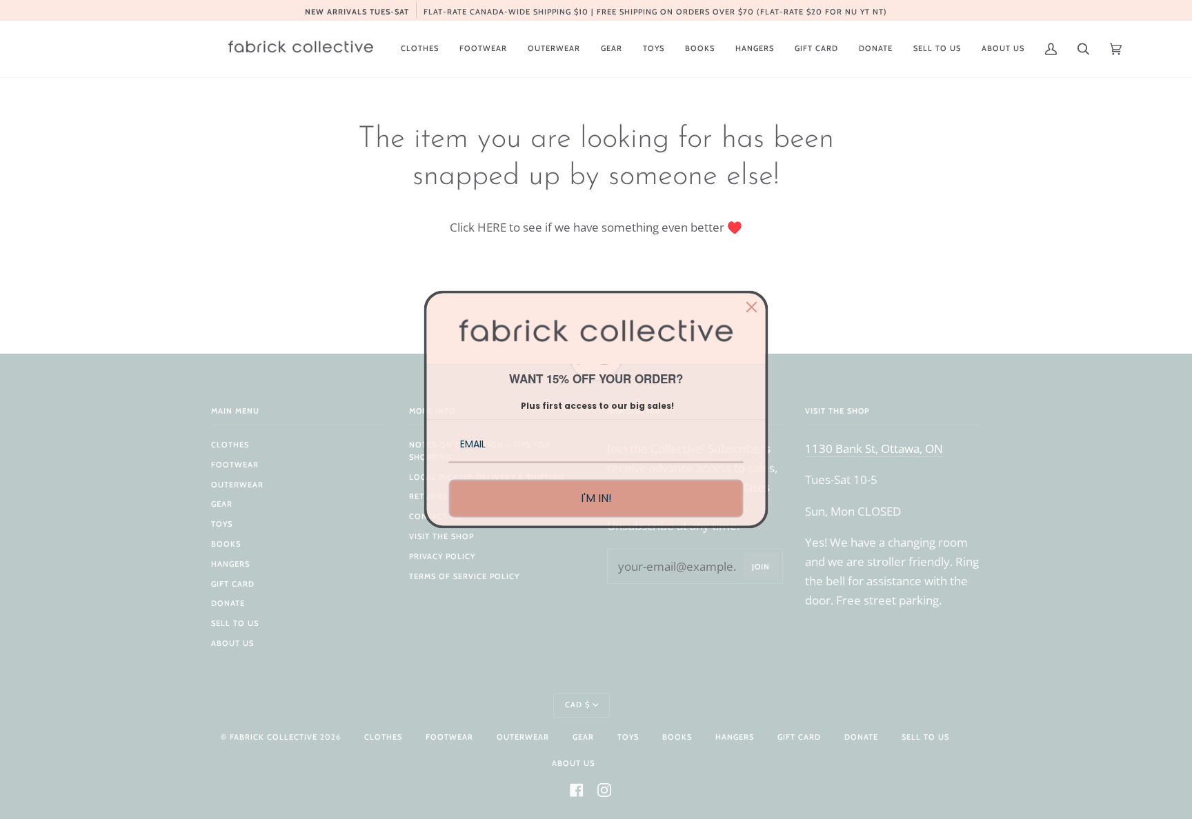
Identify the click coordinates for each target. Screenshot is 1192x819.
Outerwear (237, 484)
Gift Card (233, 584)
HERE (491, 227)
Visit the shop (441, 536)
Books (226, 544)
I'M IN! (596, 498)
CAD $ (577, 704)
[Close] (751, 306)
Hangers (230, 564)
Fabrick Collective (273, 737)
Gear (221, 504)
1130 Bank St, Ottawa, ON (874, 448)
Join (761, 567)
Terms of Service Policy (464, 576)
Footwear (235, 464)
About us (232, 643)
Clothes (230, 444)
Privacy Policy (442, 556)
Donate (228, 603)
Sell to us (235, 623)
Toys (221, 524)
